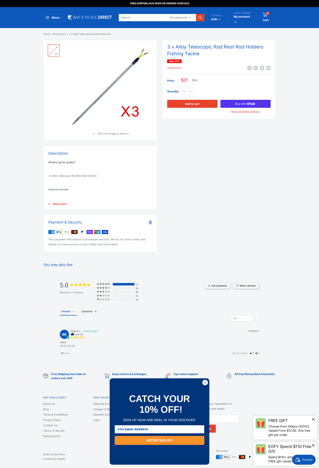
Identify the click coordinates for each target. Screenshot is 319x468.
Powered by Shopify (54, 458)
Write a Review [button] (248, 285)
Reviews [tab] (65, 311)
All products (59, 34)
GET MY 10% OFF (159, 440)
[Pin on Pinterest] (255, 67)
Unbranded (174, 68)
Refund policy (51, 436)
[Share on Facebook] (249, 67)
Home (46, 34)
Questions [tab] (87, 311)
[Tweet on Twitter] (262, 67)
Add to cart (192, 103)
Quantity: (173, 91)
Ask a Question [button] (219, 285)
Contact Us (50, 425)
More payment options (245, 111)
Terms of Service (53, 430)
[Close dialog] (205, 382)
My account (242, 16)
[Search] (200, 17)
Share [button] (67, 353)
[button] (252, 353)
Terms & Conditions (55, 414)
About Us (49, 403)
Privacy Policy (52, 420)
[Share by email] (268, 67)
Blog (46, 409)
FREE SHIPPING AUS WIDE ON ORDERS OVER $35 (159, 3)
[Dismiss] (313, 420)
